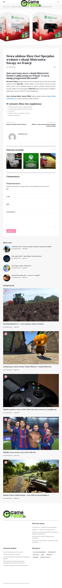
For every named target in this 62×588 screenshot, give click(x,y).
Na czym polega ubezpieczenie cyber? (13, 552)
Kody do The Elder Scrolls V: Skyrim (16, 124)
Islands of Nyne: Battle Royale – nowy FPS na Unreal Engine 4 (26, 495)
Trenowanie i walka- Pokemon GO (21, 265)
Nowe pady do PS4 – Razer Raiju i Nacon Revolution (26, 256)
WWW (7, 204)
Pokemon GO (49, 554)
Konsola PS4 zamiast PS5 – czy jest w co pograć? (26, 275)
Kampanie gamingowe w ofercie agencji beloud (15, 565)
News (42, 554)
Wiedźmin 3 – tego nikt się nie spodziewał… (43, 529)
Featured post (51, 552)
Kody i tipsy (36, 554)
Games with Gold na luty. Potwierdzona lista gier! (31, 164)
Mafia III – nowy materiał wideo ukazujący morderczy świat (44, 125)
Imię (7, 189)
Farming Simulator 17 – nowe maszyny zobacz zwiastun (23, 324)
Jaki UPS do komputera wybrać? (11, 554)
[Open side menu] (4, 2)
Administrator (12, 67)
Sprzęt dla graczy (45, 557)
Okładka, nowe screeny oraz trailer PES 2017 (19, 452)
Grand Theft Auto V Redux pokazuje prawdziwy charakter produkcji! (31, 246)
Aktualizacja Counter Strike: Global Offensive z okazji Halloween (27, 367)
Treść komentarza (10, 212)
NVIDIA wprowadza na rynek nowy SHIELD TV (14, 164)
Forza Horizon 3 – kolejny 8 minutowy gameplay (44, 527)
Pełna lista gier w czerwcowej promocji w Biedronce (48, 164)
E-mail (8, 196)
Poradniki (35, 557)
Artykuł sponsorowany (39, 552)
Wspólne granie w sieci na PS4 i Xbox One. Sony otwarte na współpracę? (30, 409)
